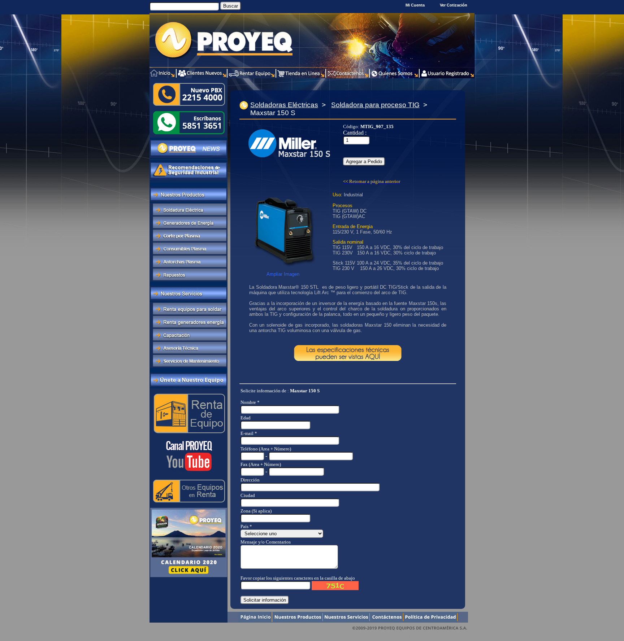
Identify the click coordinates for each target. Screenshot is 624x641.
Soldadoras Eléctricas (284, 105)
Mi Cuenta (415, 5)
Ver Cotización (455, 5)
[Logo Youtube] (188, 474)
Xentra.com (459, 637)
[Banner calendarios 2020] (188, 577)
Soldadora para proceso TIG (375, 105)
